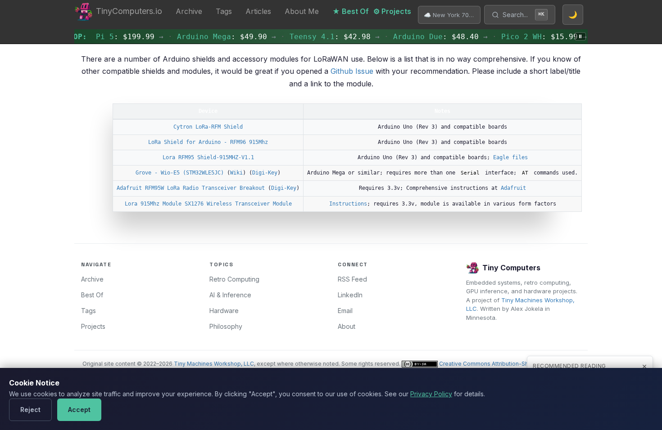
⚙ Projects (392, 11)
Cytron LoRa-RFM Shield (208, 127)
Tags (224, 11)
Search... (523, 14)
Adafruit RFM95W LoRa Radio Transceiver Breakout (191, 188)
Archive (189, 11)
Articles (258, 11)
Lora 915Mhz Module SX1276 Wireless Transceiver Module (208, 204)
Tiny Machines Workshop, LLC (214, 363)
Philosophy (225, 326)
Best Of (92, 295)
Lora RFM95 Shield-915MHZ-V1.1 (208, 157)
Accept (79, 409)
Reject (30, 409)
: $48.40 (430, 36)
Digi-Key (264, 173)
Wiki (236, 173)
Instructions (348, 204)
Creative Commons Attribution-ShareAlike (494, 363)
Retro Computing (234, 279)
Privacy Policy (431, 394)
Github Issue (352, 71)
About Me (302, 11)
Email (345, 310)
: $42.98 (325, 36)
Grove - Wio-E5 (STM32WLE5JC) (180, 173)
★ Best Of (350, 11)
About (346, 326)
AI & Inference (230, 295)
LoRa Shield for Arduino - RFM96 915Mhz (208, 142)
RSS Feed (352, 279)
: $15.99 (534, 36)
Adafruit (513, 188)
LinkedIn (350, 295)
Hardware (224, 310)
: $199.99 (120, 36)
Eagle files (510, 157)
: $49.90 (216, 36)
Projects (93, 326)
